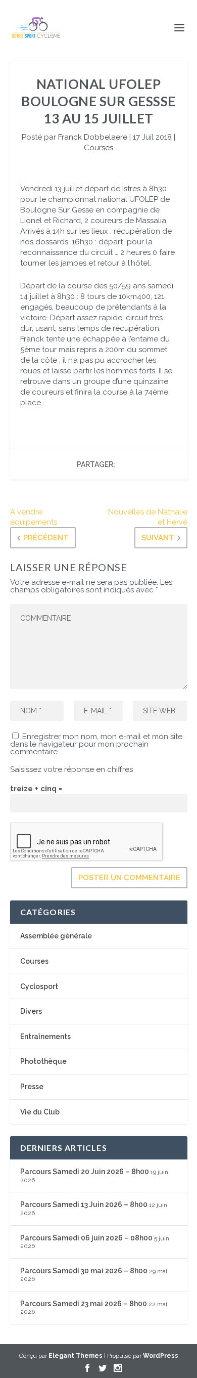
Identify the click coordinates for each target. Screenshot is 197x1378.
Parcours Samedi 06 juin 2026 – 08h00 (86, 1238)
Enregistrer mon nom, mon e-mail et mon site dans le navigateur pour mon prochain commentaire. (96, 744)
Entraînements (45, 1036)
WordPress (160, 1355)
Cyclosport (39, 986)
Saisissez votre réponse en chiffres (71, 769)
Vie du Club (40, 1112)
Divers (31, 1011)
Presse (31, 1087)
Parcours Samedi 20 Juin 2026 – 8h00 (84, 1172)
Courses (98, 147)
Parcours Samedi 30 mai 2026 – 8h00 (83, 1271)
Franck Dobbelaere (92, 137)
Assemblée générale (56, 936)
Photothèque (43, 1061)
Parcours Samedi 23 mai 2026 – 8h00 (83, 1304)
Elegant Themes (75, 1355)
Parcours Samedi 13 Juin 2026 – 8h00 (83, 1204)
